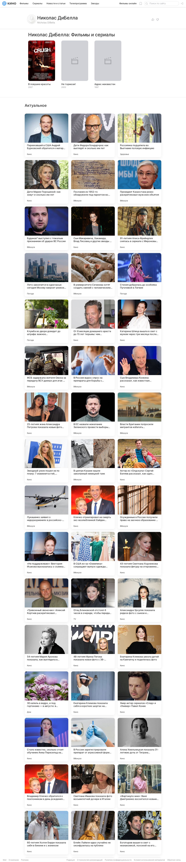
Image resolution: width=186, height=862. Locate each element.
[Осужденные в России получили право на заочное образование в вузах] (139, 507)
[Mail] (4, 3)
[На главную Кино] (11, 3)
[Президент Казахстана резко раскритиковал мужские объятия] (139, 182)
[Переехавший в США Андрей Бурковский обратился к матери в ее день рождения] (46, 135)
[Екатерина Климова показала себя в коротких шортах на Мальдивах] (93, 693)
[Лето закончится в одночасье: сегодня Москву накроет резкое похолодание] (46, 275)
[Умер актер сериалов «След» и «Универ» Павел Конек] (139, 693)
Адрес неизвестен (104, 84)
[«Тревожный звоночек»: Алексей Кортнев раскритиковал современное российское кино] (46, 600)
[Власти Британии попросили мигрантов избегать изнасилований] (139, 414)
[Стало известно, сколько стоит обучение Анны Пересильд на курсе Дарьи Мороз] (46, 739)
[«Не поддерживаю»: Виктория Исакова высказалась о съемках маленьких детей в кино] (46, 554)
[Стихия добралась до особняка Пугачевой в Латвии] (139, 275)
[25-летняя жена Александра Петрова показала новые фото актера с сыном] (46, 414)
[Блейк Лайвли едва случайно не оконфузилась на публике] (93, 832)
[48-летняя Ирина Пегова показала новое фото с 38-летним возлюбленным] (93, 647)
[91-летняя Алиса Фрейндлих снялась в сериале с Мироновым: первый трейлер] (139, 228)
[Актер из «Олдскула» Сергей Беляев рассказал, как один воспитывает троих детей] (139, 461)
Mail (4, 860)
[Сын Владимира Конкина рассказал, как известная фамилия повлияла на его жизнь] (139, 368)
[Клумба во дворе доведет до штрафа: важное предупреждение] (46, 321)
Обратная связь (174, 860)
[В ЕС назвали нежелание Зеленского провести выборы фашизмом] (93, 414)
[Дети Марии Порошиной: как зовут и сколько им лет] (46, 182)
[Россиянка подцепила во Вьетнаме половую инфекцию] (139, 135)
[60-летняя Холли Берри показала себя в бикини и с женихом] (46, 832)
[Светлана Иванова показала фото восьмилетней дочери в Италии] (93, 786)
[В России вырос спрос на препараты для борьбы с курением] (93, 368)
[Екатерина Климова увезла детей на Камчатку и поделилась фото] (139, 647)
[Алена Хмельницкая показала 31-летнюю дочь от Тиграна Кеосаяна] (139, 739)
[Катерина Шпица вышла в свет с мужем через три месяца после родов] (139, 321)
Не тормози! (68, 84)
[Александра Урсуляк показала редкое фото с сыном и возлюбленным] (139, 600)
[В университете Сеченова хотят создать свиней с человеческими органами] (93, 275)
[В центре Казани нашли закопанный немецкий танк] (93, 461)
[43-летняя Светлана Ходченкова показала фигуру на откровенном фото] (139, 554)
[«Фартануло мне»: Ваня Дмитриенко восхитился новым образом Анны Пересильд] (139, 786)
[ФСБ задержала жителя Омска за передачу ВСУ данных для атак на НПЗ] (46, 368)
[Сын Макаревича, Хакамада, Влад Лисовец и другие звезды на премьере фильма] (93, 228)
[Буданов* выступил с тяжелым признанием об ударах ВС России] (46, 228)
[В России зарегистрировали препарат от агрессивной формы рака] (93, 739)
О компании (14, 860)
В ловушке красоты (39, 84)
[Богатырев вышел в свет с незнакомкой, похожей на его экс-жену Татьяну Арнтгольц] (139, 832)
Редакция (71, 860)
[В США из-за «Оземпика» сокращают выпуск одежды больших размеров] (93, 554)
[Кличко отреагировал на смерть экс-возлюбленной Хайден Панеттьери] (93, 507)
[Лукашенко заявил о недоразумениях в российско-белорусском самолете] (46, 507)
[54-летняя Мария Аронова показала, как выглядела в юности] (46, 647)
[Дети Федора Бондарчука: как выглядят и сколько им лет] (93, 135)
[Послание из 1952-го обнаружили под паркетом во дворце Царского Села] (93, 182)
